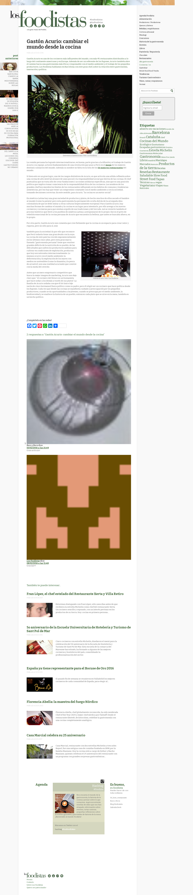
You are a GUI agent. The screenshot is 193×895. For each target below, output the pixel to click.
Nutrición (154, 164)
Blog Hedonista (116, 804)
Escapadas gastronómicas (152, 147)
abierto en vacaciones (153, 128)
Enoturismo (158, 144)
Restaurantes (145, 58)
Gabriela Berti (115, 807)
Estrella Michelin (160, 150)
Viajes (159, 185)
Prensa (29, 880)
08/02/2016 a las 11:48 (38, 563)
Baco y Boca (115, 801)
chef (163, 137)
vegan (159, 182)
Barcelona (161, 132)
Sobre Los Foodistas (35, 885)
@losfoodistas (96, 22)
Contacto (30, 882)
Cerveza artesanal (146, 32)
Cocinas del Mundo (154, 141)
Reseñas (146, 172)
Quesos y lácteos (146, 25)
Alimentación (145, 19)
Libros (142, 48)
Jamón (172, 157)
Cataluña (153, 137)
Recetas (161, 168)
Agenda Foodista (146, 16)
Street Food (148, 179)
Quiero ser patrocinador (36, 888)
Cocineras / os (145, 65)
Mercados (145, 164)
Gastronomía (150, 157)
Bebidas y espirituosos (149, 29)
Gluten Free (165, 157)
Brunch (142, 137)
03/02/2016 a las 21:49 (38, 448)
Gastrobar (143, 68)
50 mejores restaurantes (110, 168)
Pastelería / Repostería (149, 52)
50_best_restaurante (118, 798)
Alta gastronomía (146, 62)
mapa (108, 165)
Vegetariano (147, 185)
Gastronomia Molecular (151, 153)
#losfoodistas (96, 19)
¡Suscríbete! (151, 102)
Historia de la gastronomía (151, 42)
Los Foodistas (33, 561)
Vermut (142, 84)
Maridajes (161, 160)
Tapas (160, 179)
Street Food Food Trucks (149, 71)
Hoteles (142, 45)
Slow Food (160, 175)
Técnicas (145, 182)
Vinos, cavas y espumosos (150, 81)
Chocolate (143, 55)
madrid (151, 160)
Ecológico (145, 144)
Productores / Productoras (149, 22)
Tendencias (144, 74)
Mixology (143, 35)
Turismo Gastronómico (150, 77)
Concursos (144, 38)
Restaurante (161, 172)
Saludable (146, 175)
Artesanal (148, 133)
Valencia (152, 183)
